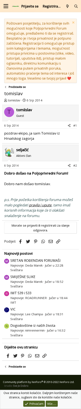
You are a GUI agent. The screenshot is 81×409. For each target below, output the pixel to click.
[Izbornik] (6, 6)
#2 (75, 165)
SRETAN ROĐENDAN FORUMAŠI (35, 260)
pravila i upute (40, 205)
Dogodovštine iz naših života (32, 325)
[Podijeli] (69, 125)
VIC (13, 309)
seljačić (22, 149)
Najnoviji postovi (18, 253)
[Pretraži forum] (76, 6)
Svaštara (16, 270)
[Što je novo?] (67, 6)
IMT (13, 302)
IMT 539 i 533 (20, 293)
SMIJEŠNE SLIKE (22, 276)
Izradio (16, 386)
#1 (75, 125)
